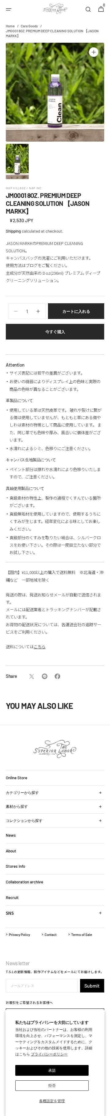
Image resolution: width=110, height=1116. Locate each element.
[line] (44, 676)
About (11, 850)
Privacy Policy (19, 934)
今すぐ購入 (55, 331)
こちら (40, 646)
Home (10, 26)
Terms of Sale (81, 934)
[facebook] (57, 676)
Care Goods (29, 26)
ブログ (32, 265)
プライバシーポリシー (49, 1054)
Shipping (13, 231)
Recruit (12, 897)
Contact (51, 934)
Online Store (16, 777)
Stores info (15, 866)
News (11, 835)
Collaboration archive (24, 881)
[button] (8, 9)
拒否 (52, 1085)
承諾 (52, 1070)
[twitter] (31, 676)
